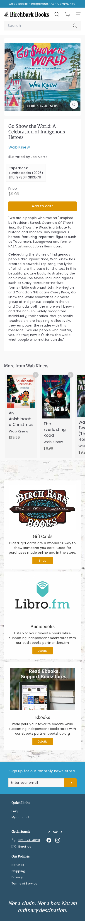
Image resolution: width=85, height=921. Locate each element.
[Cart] (67, 14)
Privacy (17, 877)
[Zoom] (74, 105)
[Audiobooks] (42, 598)
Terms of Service (25, 883)
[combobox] (42, 25)
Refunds (18, 865)
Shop (42, 560)
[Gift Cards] (42, 507)
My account (20, 817)
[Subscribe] (70, 782)
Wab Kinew (19, 147)
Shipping (18, 871)
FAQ (15, 811)
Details (42, 651)
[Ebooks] (42, 689)
